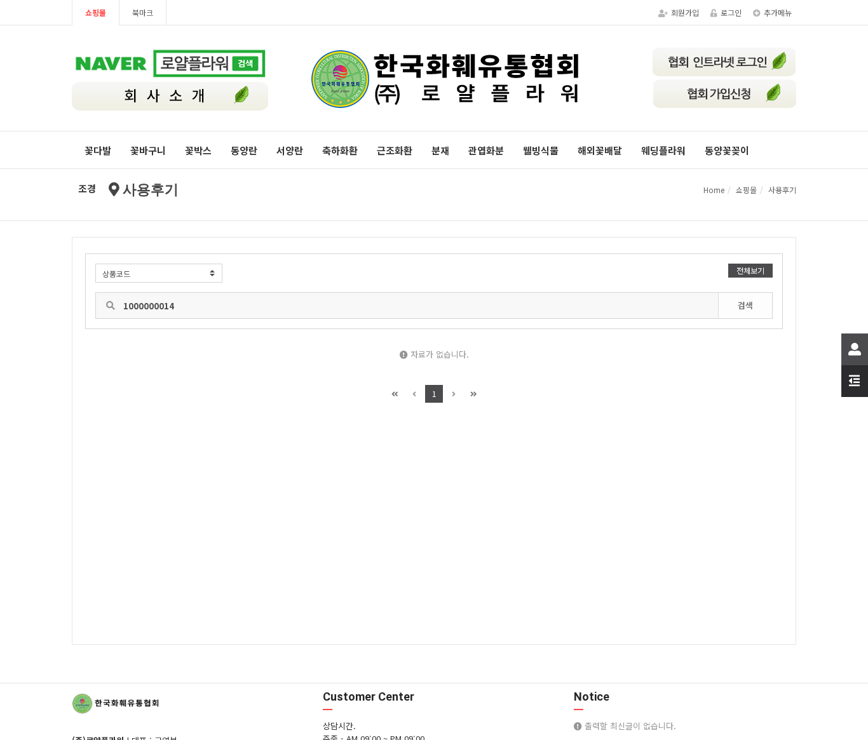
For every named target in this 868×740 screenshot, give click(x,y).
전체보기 (750, 270)
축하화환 (340, 150)
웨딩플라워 (663, 150)
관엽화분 (486, 150)
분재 (440, 150)
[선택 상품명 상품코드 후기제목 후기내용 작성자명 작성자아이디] (158, 273)
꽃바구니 (148, 150)
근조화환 (394, 150)
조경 (87, 188)
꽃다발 (98, 150)
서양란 (289, 150)
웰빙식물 (541, 150)
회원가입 (685, 12)
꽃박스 (198, 150)
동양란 (244, 150)
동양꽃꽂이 (727, 150)
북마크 (142, 12)
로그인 (731, 12)
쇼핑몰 (95, 12)
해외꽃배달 (600, 150)
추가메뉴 (778, 12)
